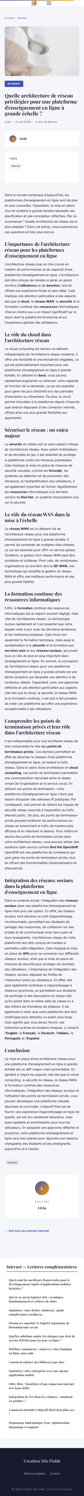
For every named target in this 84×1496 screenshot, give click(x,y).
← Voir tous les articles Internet (27, 1231)
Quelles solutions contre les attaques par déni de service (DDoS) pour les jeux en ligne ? (42, 1338)
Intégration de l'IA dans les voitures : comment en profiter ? (40, 1399)
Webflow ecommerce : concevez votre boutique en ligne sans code (40, 1351)
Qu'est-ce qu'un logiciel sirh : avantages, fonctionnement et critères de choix (36, 1299)
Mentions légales (34, 1473)
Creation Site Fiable (42, 1460)
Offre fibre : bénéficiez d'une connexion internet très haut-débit (41, 1386)
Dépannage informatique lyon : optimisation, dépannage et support (39, 1425)
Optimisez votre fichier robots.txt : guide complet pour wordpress (36, 1312)
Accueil (9, 17)
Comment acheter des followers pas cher (36, 1362)
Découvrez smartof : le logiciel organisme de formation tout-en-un (39, 1325)
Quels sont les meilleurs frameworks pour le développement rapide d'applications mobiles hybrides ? (40, 1284)
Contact (55, 1473)
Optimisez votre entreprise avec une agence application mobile (39, 1373)
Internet (22, 17)
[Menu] (49, 3)
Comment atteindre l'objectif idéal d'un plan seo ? (41, 1412)
